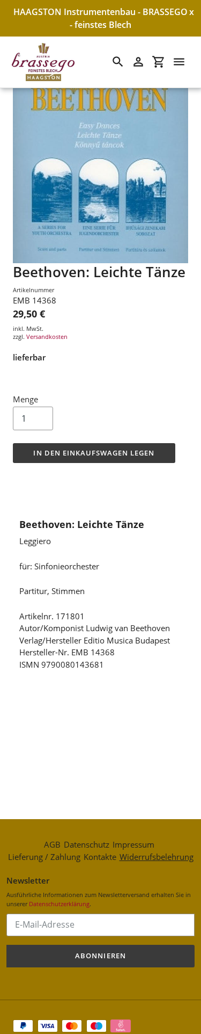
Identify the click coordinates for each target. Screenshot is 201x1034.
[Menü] (179, 61)
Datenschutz (86, 844)
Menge (25, 399)
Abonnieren (100, 955)
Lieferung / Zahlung (44, 856)
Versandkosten (47, 336)
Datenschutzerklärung (59, 904)
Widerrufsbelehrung (156, 856)
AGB (52, 844)
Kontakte (100, 856)
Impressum (133, 844)
